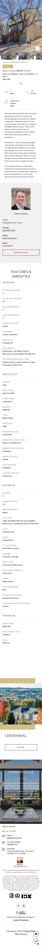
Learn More (31, 890)
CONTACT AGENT (21, 252)
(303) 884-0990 (9, 230)
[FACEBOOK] (18, 906)
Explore (21, 747)
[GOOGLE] (24, 906)
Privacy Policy (29, 931)
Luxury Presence (21, 920)
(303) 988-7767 (12, 844)
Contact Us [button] (21, 810)
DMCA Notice (21, 934)
